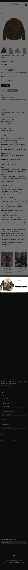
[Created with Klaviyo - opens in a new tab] (14, 292)
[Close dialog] (27, 277)
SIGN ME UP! (21, 286)
